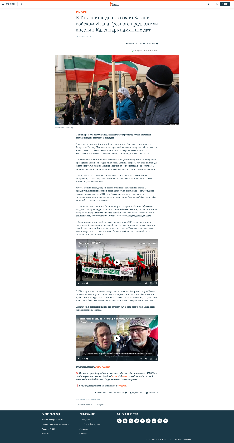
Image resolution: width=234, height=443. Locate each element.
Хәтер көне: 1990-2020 (89, 243)
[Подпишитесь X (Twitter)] (131, 421)
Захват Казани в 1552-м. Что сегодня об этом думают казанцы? (110, 319)
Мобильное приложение (52, 420)
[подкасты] (216, 4)
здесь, (114, 376)
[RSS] (154, 421)
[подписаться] (165, 421)
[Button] (131, 43)
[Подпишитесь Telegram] (142, 421)
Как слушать (84, 420)
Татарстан (81, 12)
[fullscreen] (155, 283)
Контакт (45, 434)
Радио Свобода (87, 246)
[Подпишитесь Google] (119, 421)
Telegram (121, 386)
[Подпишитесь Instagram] (148, 421)
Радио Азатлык (102, 367)
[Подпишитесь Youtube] (136, 421)
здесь (124, 376)
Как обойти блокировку (89, 425)
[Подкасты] (159, 421)
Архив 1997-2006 (49, 429)
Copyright (83, 434)
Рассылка (83, 429)
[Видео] (209, 4)
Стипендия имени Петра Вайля (55, 425)
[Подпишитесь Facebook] (125, 421)
